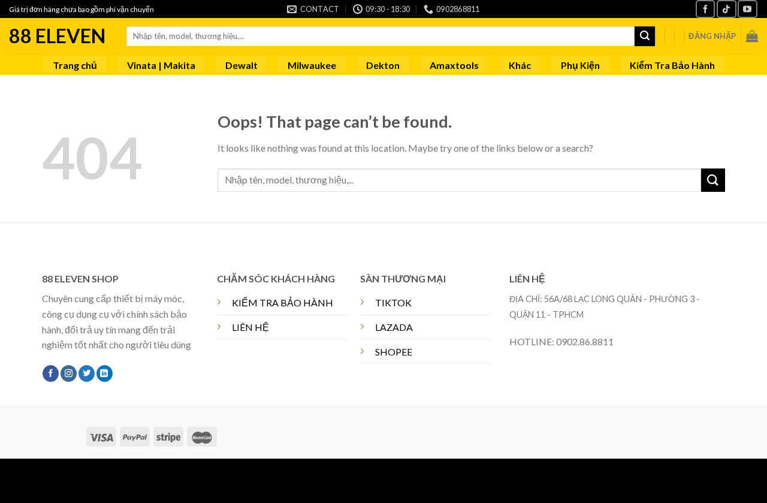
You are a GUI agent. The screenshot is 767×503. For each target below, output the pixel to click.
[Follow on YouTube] (747, 8)
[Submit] (645, 36)
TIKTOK (393, 302)
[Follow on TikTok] (726, 8)
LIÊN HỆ (250, 327)
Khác (520, 65)
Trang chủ (75, 65)
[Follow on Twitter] (86, 373)
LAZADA (394, 327)
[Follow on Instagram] (69, 373)
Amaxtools (454, 65)
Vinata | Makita (161, 65)
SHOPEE (393, 351)
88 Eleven (57, 36)
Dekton (383, 65)
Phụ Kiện (580, 65)
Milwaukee (312, 65)
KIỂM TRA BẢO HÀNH (282, 302)
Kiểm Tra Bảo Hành (672, 65)
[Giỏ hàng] (752, 36)
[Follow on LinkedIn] (104, 373)
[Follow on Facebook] (705, 8)
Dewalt (241, 65)
